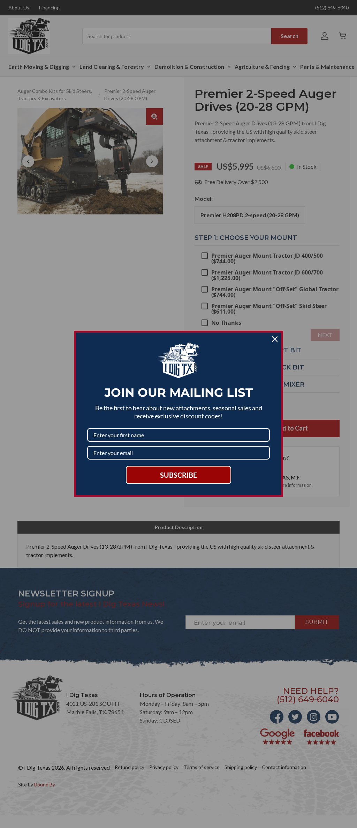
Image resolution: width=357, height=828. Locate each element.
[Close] (274, 339)
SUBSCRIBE (178, 475)
